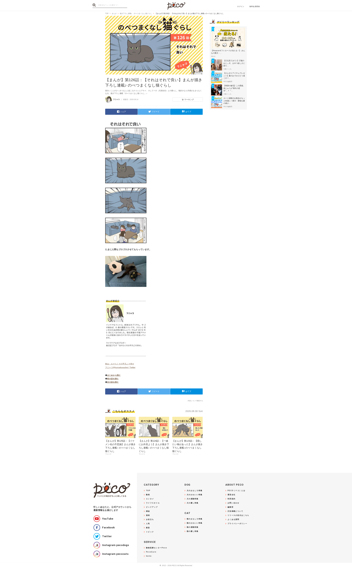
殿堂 (148, 528)
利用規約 (231, 499)
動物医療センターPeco (156, 548)
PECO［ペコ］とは (236, 490)
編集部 (230, 507)
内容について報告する (195, 401)
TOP (148, 490)
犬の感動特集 (193, 499)
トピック (150, 532)
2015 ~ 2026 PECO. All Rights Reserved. (176, 566)
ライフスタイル (153, 503)
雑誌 (148, 511)
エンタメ (150, 499)
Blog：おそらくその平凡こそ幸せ (119, 364)
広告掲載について (235, 511)
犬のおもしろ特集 (194, 490)
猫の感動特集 (193, 527)
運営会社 (231, 495)
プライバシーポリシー (237, 524)
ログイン (240, 6)
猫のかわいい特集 (194, 523)
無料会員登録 (254, 6)
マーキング (189, 99)
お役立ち (150, 519)
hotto (149, 556)
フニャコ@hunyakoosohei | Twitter (120, 367)
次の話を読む (113, 382)
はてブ (188, 111)
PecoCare (151, 552)
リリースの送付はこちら (238, 515)
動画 (148, 495)
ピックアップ (152, 507)
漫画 (148, 515)
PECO (176, 5)
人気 (148, 524)
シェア (123, 111)
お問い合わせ (233, 503)
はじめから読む (114, 375)
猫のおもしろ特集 (194, 519)
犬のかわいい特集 (194, 495)
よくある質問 (233, 519)
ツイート (156, 111)
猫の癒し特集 (193, 531)
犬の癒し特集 (193, 503)
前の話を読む (113, 379)
